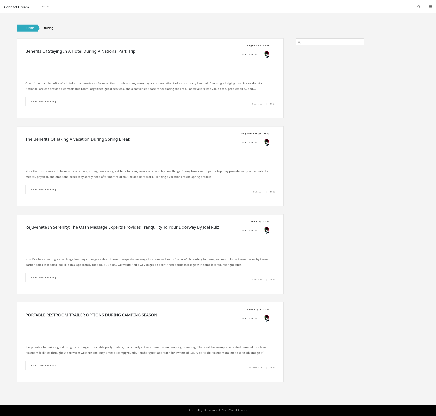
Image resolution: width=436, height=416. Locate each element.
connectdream (251, 54)
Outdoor (258, 192)
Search (418, 6)
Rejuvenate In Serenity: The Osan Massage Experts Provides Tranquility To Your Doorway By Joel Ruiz (122, 227)
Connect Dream (16, 7)
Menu (430, 6)
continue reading (44, 101)
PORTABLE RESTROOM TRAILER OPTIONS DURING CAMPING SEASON (91, 315)
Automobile (255, 368)
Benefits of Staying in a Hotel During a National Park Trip (80, 51)
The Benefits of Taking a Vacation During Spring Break (77, 139)
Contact (46, 7)
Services (257, 104)
